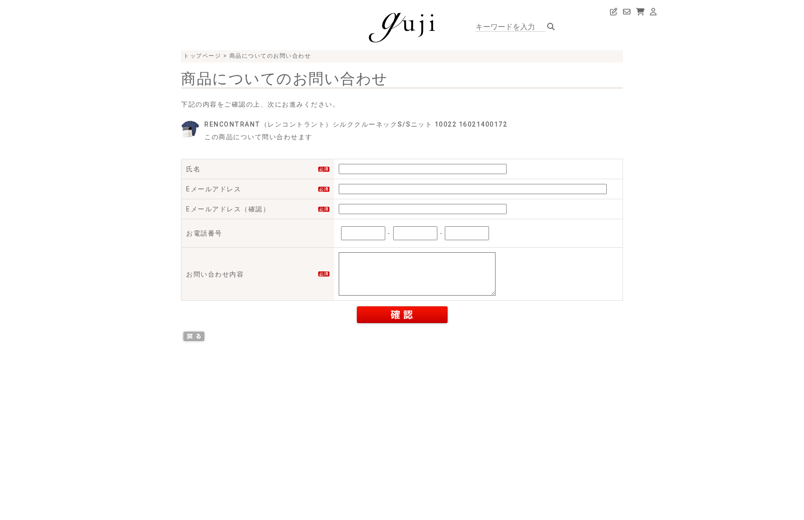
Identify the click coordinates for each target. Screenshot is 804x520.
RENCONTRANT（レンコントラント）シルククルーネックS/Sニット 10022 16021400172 (355, 124)
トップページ (202, 56)
